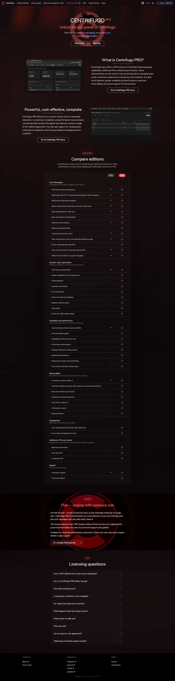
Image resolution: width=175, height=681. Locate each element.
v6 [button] (147, 3)
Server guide (36, 3)
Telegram (70, 662)
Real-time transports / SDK (53, 3)
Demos (114, 662)
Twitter (69, 668)
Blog (103, 3)
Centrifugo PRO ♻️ (73, 3)
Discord (70, 665)
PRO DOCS (79, 43)
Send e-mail (26, 665)
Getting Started (23, 3)
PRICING (97, 43)
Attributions (116, 665)
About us (25, 662)
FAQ (84, 3)
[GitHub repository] (142, 3)
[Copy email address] (81, 543)
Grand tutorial (94, 3)
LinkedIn (70, 672)
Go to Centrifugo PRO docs (123, 90)
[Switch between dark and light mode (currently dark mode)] (153, 3)
